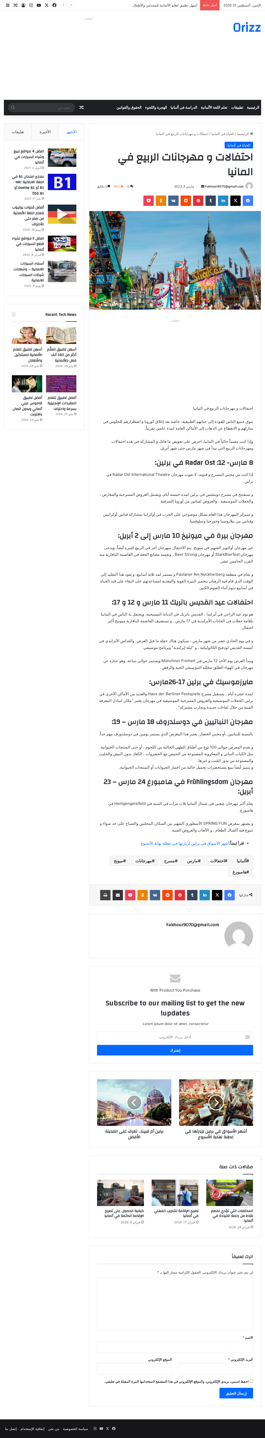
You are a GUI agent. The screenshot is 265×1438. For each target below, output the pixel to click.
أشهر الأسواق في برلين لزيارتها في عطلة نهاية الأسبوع (185, 843)
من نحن (53, 1429)
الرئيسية (253, 107)
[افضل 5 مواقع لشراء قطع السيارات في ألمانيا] (62, 244)
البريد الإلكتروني (240, 1359)
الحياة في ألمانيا (222, 134)
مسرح (169, 860)
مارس (192, 860)
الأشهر (71, 131)
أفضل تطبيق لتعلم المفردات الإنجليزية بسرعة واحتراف (62, 403)
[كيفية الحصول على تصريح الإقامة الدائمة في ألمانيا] (120, 1193)
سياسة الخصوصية (75, 1429)
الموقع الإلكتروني (160, 1359)
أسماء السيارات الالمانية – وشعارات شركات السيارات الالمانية (28, 272)
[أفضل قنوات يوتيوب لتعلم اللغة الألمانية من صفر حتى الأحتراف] (62, 214)
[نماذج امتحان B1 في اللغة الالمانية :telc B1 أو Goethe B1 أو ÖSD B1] (62, 182)
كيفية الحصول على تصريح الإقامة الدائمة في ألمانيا (124, 1213)
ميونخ (118, 860)
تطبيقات (237, 107)
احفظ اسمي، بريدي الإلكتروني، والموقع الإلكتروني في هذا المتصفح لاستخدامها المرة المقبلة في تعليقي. (176, 1381)
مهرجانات (143, 860)
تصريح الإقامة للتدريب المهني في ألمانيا (176, 1213)
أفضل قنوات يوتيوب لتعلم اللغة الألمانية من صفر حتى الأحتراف (28, 216)
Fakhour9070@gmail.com (224, 186)
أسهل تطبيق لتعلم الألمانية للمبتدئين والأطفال (165, 5)
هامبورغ (239, 871)
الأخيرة (45, 131)
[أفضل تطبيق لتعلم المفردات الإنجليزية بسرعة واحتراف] (61, 383)
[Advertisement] (88, 58)
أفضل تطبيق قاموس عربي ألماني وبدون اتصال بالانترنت (27, 406)
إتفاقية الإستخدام (32, 1429)
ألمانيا (241, 860)
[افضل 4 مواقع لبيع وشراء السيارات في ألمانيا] (62, 157)
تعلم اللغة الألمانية (214, 107)
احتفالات (217, 860)
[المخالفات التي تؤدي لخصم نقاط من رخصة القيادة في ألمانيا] (229, 1193)
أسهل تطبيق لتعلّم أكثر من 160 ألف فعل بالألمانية (61, 355)
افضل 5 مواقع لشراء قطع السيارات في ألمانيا (28, 244)
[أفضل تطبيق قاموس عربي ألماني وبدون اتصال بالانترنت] (27, 383)
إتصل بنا (11, 1429)
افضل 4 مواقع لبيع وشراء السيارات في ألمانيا (29, 157)
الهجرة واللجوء (156, 107)
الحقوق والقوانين (129, 107)
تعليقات (18, 131)
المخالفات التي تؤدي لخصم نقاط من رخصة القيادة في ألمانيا (232, 1216)
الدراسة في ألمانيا (184, 107)
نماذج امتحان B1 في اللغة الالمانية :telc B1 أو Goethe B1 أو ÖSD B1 (28, 185)
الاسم (247, 1337)
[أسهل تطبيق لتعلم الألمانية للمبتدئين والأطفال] (27, 335)
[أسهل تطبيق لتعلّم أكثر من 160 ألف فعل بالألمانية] (61, 335)
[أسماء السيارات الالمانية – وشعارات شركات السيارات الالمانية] (62, 271)
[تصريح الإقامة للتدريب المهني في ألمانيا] (175, 1193)
